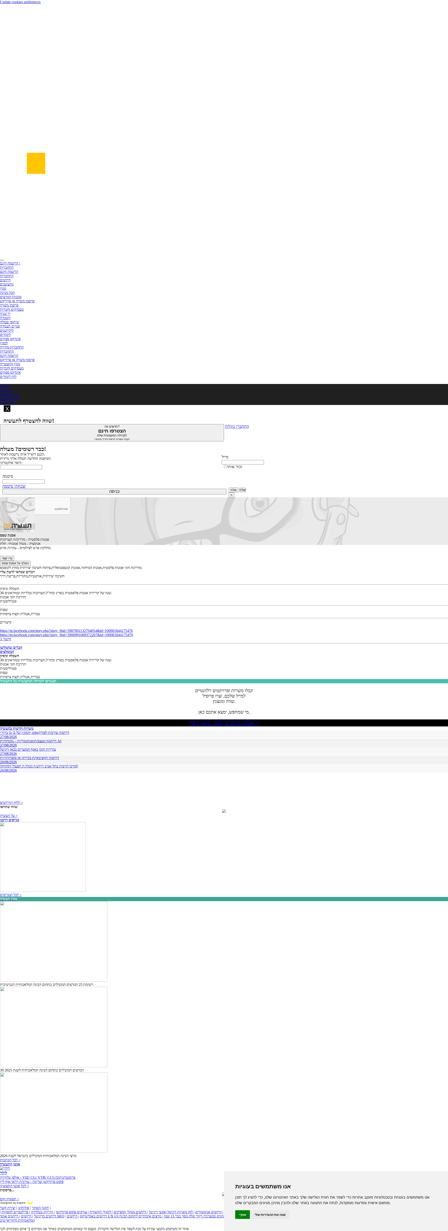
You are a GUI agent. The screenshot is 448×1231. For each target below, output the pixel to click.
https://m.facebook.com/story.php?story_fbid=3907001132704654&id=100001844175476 (66, 631)
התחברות (7, 267)
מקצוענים (7, 284)
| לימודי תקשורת (101, 1212)
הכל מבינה (7, 293)
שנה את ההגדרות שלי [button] (270, 1215)
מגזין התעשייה (10, 364)
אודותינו (23, 1208)
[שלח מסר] (224, 811)
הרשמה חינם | (10, 263)
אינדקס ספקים (10, 339)
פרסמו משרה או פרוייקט (17, 301)
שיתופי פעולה (9, 322)
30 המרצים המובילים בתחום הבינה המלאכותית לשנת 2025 (42, 1070)
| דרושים (27, 1216)
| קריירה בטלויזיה (43, 1212)
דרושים (5, 280)
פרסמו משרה (9, 305)
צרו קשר (7, 558)
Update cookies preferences (20, 2)
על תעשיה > (9, 816)
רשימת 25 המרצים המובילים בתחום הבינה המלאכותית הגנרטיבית (46, 985)
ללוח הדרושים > (11, 803)
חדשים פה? (112, 432)
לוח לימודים (8, 377)
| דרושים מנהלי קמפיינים (131, 1212)
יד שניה (5, 314)
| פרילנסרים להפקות (16, 1212)
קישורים (6, 622)
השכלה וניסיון (9, 589)
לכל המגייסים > (11, 895)
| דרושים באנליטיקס (86, 1216)
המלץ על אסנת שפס (15, 563)
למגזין (4, 343)
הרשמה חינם (9, 272)
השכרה (5, 318)
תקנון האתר (40, 1208)
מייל (225, 457)
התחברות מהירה (12, 347)
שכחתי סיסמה (14, 486)
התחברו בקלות (237, 426)
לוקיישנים (7, 330)
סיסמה (7, 476)
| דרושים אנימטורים (209, 1212)
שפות (4, 610)
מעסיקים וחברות (12, 309)
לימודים (5, 335)
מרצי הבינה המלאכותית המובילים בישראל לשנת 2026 (38, 1156)
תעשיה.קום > (9, 1199)
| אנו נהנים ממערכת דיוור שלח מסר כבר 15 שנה (197, 1216)
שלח (233, 490)
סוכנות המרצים (10, 297)
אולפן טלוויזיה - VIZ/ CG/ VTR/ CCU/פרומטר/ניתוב (37, 1177)
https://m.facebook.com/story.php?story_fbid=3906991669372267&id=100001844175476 (66, 635)
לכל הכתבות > (10, 1160)
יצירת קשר (7, 1208)
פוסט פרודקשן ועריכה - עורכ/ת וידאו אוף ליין (31, 1182)
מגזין (3, 288)
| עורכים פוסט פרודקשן (72, 1212)
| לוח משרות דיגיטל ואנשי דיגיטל (171, 1212)
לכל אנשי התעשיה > (14, 1186)
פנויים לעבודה (10, 326)
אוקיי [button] (242, 1215)
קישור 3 (5, 639)
